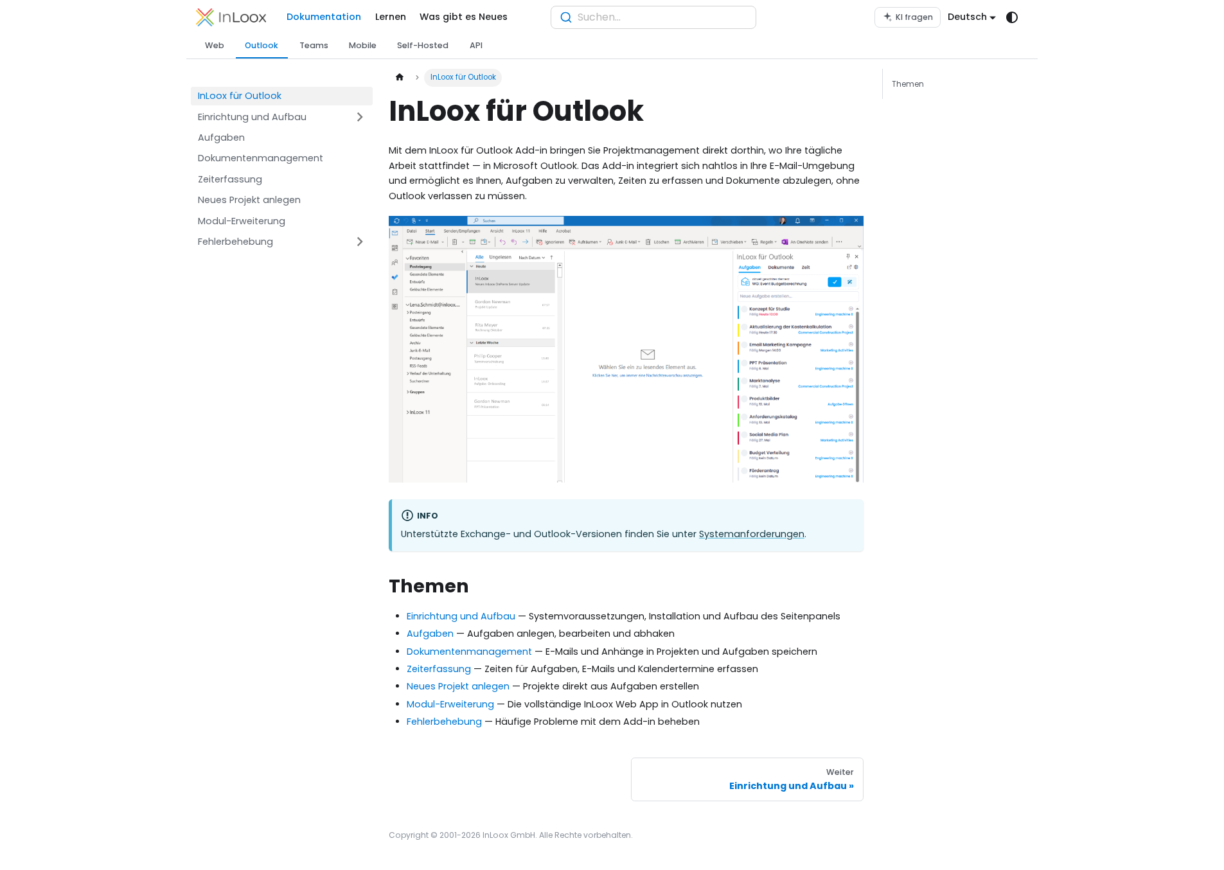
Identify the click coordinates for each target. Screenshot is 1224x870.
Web (214, 45)
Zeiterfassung (439, 668)
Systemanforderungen (751, 534)
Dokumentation (324, 16)
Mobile (363, 45)
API (476, 45)
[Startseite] (400, 78)
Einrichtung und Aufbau (461, 616)
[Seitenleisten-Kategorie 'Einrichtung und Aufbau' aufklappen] (360, 117)
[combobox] (653, 17)
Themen (908, 83)
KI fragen (914, 17)
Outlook (261, 45)
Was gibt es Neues (464, 16)
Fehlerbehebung (444, 721)
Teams (313, 45)
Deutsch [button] (967, 16)
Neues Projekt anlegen (458, 686)
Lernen (390, 16)
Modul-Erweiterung (450, 704)
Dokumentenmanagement (469, 651)
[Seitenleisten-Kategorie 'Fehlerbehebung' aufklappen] (360, 242)
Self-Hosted (422, 45)
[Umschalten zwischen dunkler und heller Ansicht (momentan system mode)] (1012, 17)
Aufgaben (430, 633)
